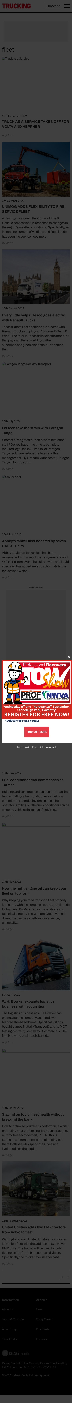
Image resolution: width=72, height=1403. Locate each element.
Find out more (37, 731)
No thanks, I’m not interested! (37, 747)
